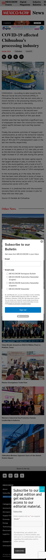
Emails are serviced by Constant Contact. (19, 303)
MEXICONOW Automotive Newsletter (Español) (24, 284)
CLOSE (42, 489)
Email (17, 519)
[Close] (41, 241)
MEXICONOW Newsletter (19, 289)
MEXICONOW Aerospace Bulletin (22, 273)
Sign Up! (23, 310)
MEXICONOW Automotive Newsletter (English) (24, 278)
